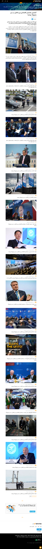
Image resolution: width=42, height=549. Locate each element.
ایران (38, 526)
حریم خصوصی (17, 535)
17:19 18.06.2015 (33, 17)
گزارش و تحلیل (32, 526)
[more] (6, 55)
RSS (17, 537)
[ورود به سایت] (7, 1)
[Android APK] (38, 540)
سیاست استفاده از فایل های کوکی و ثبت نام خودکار (33, 537)
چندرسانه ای (34, 496)
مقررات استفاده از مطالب (31, 535)
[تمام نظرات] (40, 547)
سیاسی (36, 526)
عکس (30, 496)
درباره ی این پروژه (38, 535)
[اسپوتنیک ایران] (37, 2)
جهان (40, 526)
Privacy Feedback (22, 536)
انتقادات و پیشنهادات (23, 535)
